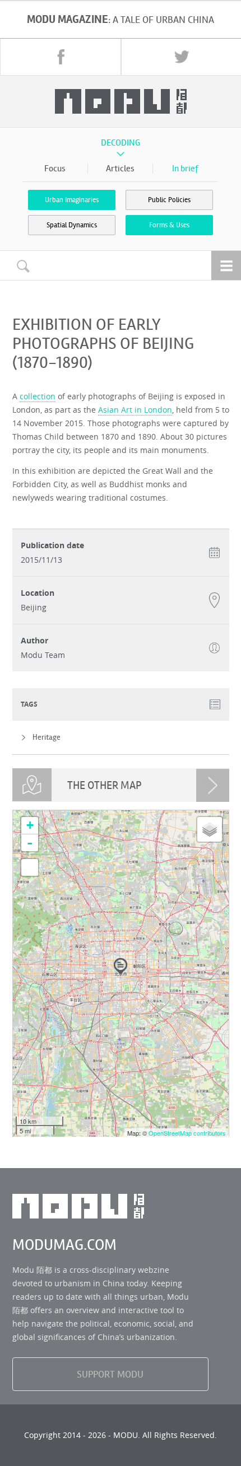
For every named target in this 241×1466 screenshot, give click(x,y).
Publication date (52, 545)
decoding (120, 143)
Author (34, 641)
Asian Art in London (135, 409)
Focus (55, 169)
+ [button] (30, 825)
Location (37, 593)
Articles (120, 169)
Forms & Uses (169, 225)
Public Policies (169, 199)
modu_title (121, 101)
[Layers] (209, 829)
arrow (212, 785)
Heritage (47, 737)
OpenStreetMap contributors (187, 1132)
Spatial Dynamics (72, 225)
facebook (61, 56)
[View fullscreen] (29, 867)
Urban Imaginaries (72, 199)
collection (37, 396)
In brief (185, 169)
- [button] (30, 843)
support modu (110, 1374)
